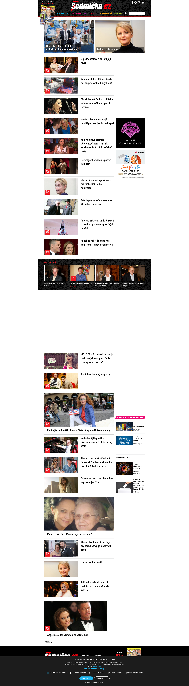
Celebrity (62, 14)
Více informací (97, 666)
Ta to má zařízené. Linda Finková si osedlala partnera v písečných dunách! (97, 224)
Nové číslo (47, 3)
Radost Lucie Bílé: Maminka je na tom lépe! (69, 534)
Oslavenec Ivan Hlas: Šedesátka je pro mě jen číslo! (97, 480)
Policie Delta (138, 425)
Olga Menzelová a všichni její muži (96, 61)
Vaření (118, 14)
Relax (94, 14)
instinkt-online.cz (136, 472)
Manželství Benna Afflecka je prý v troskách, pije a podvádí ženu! (96, 546)
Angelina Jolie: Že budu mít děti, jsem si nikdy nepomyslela (97, 243)
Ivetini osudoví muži (91, 562)
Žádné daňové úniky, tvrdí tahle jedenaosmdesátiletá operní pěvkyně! (97, 103)
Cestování (106, 14)
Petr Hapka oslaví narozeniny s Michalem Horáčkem (96, 202)
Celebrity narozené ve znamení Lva (81, 283)
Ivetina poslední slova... (109, 49)
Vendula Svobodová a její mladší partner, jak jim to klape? (97, 121)
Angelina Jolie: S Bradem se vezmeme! (67, 635)
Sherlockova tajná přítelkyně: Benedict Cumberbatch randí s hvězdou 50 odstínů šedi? (96, 462)
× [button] (187, 658)
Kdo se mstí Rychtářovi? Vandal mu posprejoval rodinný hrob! (97, 81)
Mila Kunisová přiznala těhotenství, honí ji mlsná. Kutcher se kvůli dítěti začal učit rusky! (97, 146)
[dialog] (94, 671)
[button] (94, 669)
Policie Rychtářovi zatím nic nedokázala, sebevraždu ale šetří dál (95, 586)
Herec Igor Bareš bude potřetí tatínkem (96, 162)
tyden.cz (136, 492)
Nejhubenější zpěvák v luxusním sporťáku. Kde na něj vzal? (96, 442)
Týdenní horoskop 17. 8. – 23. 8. (138, 466)
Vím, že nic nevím (137, 439)
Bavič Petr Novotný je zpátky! (96, 374)
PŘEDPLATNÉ (85, 656)
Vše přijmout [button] (86, 678)
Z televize (75, 14)
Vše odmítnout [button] (102, 678)
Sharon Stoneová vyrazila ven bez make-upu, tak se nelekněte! (96, 184)
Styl (86, 14)
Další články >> (50, 642)
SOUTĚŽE (98, 656)
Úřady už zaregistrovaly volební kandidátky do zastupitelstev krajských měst (138, 484)
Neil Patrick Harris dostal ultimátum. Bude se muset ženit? (62, 48)
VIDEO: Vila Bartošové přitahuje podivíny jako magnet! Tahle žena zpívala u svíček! (97, 358)
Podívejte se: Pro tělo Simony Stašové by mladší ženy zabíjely (78, 430)
